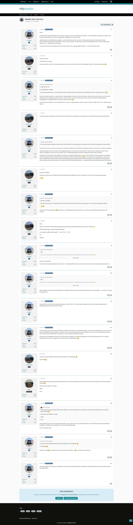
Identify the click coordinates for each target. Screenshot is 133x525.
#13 (111, 353)
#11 (111, 301)
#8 (111, 220)
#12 (111, 327)
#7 (111, 194)
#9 (111, 245)
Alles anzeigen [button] (76, 257)
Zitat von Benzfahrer (48, 84)
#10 (111, 273)
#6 (111, 169)
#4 (111, 113)
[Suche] (111, 1)
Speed (28, 511)
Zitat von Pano (46, 407)
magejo (28, 21)
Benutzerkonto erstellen (70, 498)
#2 (111, 55)
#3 (111, 80)
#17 (111, 463)
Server (33, 511)
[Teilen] (112, 25)
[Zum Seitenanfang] (130, 520)
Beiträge (24, 48)
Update (22, 511)
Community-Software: (66, 522)
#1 (111, 29)
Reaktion (39, 511)
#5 (111, 137)
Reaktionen (24, 45)
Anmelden (97, 1)
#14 (111, 378)
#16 (111, 437)
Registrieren (105, 1)
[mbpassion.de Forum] (66, 9)
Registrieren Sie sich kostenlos (69, 494)
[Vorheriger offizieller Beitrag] (108, 107)
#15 (111, 403)
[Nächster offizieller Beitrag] (111, 50)
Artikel (23, 46)
